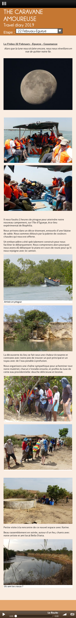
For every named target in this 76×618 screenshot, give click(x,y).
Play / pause (3, 614)
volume (64, 614)
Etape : (9, 32)
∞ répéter (72, 614)
